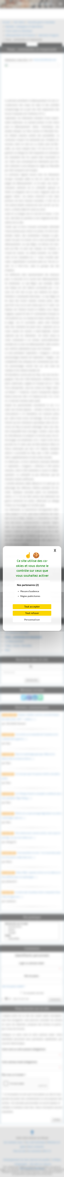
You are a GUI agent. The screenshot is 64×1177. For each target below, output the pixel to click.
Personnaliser (32, 619)
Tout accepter (32, 606)
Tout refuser (32, 613)
